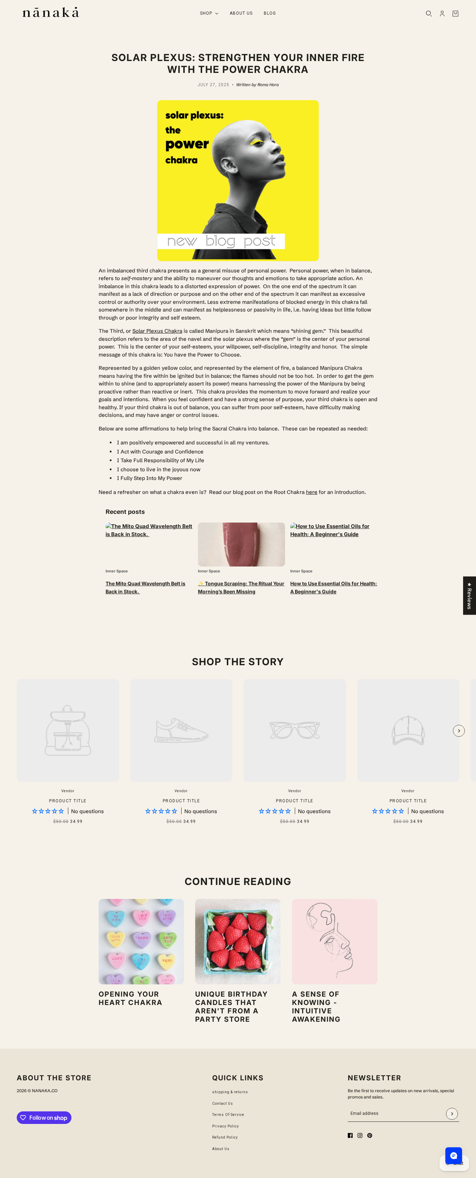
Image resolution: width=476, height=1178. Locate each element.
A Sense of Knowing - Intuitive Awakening (316, 1006)
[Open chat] (453, 1155)
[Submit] (452, 1114)
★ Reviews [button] (469, 595)
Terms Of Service (228, 1115)
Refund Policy (225, 1137)
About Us (221, 1149)
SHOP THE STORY (238, 662)
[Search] (429, 13)
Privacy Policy (225, 1126)
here (311, 492)
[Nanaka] (51, 13)
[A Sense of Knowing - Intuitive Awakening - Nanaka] (334, 941)
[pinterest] (370, 1135)
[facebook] (350, 1135)
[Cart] (455, 13)
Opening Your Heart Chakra (131, 998)
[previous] (17, 685)
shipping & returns (230, 1092)
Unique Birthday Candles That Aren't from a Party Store (231, 1006)
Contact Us (222, 1103)
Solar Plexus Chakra (157, 331)
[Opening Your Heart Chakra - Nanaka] (141, 941)
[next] (459, 731)
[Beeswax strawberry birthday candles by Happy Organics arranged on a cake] (238, 941)
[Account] (442, 13)
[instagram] (360, 1135)
